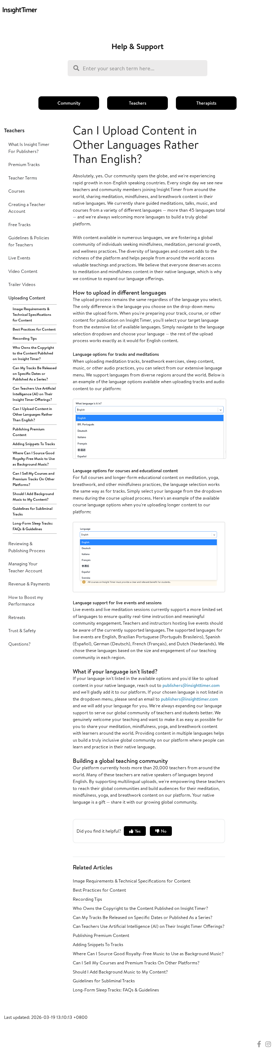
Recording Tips (25, 338)
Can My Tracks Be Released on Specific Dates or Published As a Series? (35, 373)
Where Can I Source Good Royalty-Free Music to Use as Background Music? (34, 458)
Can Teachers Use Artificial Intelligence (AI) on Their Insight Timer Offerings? (34, 394)
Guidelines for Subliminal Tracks (32, 511)
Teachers (137, 103)
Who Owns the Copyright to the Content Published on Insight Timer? (33, 353)
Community (68, 103)
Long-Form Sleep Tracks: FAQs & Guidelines (33, 526)
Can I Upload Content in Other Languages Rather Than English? (32, 414)
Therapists (206, 103)
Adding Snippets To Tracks (34, 444)
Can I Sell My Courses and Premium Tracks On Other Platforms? (34, 479)
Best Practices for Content (34, 329)
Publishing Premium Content (29, 431)
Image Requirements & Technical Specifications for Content (32, 314)
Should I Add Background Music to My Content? (33, 496)
